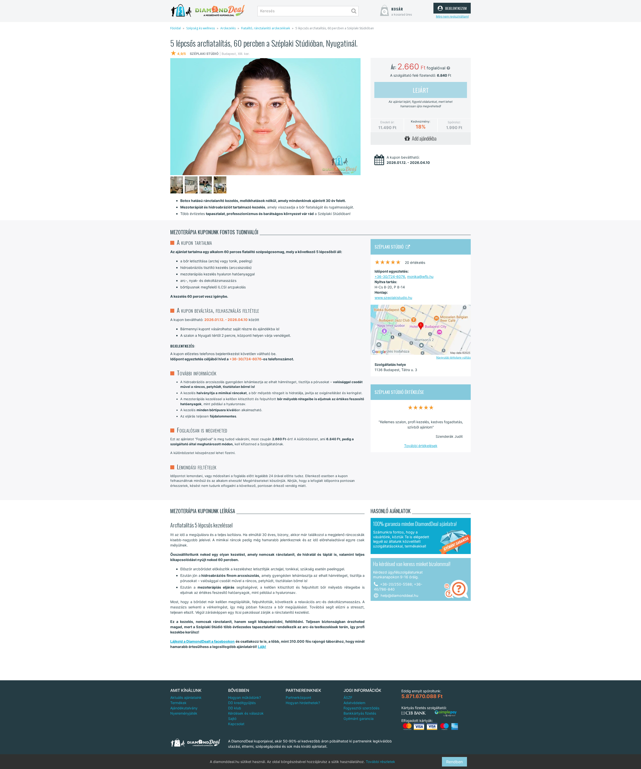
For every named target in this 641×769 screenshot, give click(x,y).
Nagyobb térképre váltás (453, 357)
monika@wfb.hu (420, 276)
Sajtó (232, 718)
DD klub (234, 708)
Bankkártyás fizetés (360, 713)
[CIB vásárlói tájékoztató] (413, 713)
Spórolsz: (454, 122)
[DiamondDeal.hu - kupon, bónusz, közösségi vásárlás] (207, 10)
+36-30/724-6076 (390, 276)
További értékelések (420, 446)
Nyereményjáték (183, 713)
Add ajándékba (423, 138)
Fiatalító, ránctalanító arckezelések (265, 28)
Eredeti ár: (387, 122)
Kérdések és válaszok (246, 713)
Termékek (178, 703)
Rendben (454, 761)
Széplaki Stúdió (390, 246)
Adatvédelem (354, 703)
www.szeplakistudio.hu (393, 297)
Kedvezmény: (420, 121)
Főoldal (175, 28)
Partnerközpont (298, 697)
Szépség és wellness (200, 28)
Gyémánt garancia (359, 718)
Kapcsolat (236, 724)
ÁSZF (348, 697)
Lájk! (262, 646)
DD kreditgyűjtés (242, 703)
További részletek (380, 761)
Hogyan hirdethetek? (303, 703)
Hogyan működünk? (244, 697)
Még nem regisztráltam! (452, 16)
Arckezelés (228, 28)
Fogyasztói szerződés (361, 708)
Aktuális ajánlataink (186, 697)
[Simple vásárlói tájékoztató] (445, 713)
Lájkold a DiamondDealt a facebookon (202, 641)
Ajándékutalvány (184, 708)
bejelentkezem (455, 7)
